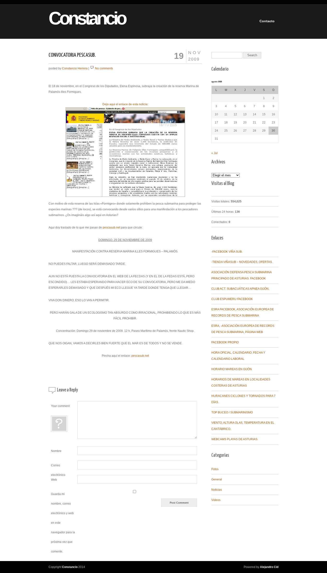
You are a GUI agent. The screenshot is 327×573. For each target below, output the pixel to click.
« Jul (214, 153)
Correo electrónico (58, 467)
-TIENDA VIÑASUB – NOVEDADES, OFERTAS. (242, 262)
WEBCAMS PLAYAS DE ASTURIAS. (234, 439)
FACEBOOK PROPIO (225, 342)
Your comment (60, 406)
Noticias (216, 489)
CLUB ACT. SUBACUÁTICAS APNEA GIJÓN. (240, 288)
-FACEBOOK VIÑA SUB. (226, 251)
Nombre (56, 451)
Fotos (215, 469)
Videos (215, 500)
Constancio (79, 18)
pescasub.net (111, 227)
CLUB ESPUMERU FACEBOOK (232, 299)
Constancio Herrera (75, 68)
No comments (104, 68)
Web (54, 479)
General (216, 479)
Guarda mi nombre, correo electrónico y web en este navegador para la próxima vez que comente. (63, 522)
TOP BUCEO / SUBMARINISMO (232, 412)
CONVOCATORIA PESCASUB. (72, 55)
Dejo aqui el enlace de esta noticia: (125, 104)
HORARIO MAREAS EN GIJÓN (231, 369)
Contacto (267, 21)
